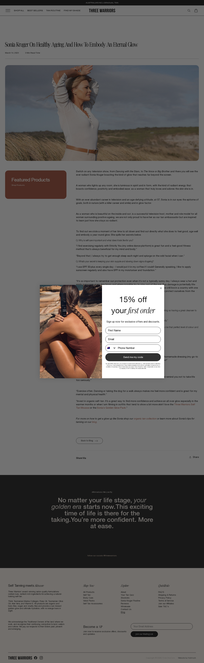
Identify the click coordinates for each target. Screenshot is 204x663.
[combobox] (111, 348)
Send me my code (133, 357)
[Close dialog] (161, 288)
